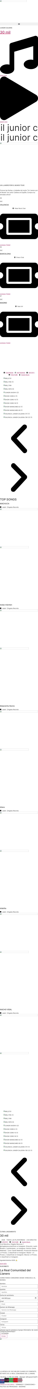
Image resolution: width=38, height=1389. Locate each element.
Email (2, 1301)
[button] (19, 24)
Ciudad (2, 1313)
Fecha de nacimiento (7, 1295)
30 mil (5, 32)
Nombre (2, 1283)
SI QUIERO (5, 1333)
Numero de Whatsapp (7, 1307)
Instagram (3, 1319)
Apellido (2, 1289)
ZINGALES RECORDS (7, 1384)
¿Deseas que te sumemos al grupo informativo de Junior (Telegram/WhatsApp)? (19, 1330)
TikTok (2, 1324)
